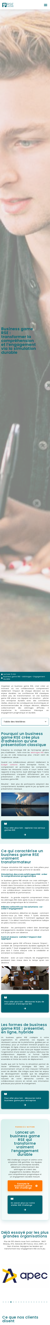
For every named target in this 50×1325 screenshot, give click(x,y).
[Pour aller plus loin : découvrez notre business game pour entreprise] (5, 1094)
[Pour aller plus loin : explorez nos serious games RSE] (5, 824)
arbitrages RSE (37, 752)
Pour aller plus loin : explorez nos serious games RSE (24, 829)
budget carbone (9, 764)
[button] (45, 5)
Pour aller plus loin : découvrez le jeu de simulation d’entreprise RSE (24, 1002)
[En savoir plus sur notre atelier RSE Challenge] (12, 1199)
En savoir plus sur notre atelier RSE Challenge (23, 1204)
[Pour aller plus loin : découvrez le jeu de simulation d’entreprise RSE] (5, 997)
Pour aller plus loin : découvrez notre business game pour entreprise (22, 1099)
